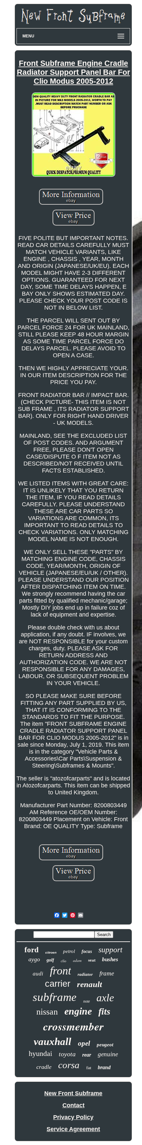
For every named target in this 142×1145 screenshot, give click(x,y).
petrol (69, 951)
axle (105, 998)
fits (104, 1011)
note (86, 1001)
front (60, 971)
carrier (57, 984)
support (110, 949)
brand (104, 1067)
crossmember (73, 1026)
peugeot (105, 1044)
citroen (50, 952)
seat (91, 960)
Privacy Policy (73, 1117)
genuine (108, 1054)
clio (63, 961)
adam (77, 960)
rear (86, 1055)
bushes (110, 959)
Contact (73, 1105)
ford (31, 950)
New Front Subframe (73, 1093)
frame (106, 973)
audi (38, 974)
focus (87, 951)
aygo (34, 959)
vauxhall (52, 1041)
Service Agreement (73, 1129)
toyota (67, 1054)
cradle (44, 1067)
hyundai (40, 1053)
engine (78, 1011)
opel (84, 1043)
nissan (47, 1012)
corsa (69, 1065)
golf (50, 960)
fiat (88, 1068)
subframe (55, 997)
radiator (85, 974)
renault (89, 984)
